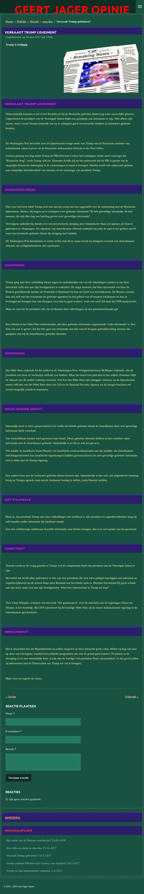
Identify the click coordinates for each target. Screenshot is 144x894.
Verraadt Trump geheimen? (73, 21)
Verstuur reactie (18, 777)
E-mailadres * (14, 731)
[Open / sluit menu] (140, 6)
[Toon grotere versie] (101, 67)
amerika (47, 21)
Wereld (34, 21)
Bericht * (11, 749)
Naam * (10, 713)
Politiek (21, 21)
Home (9, 21)
